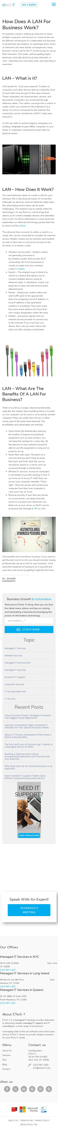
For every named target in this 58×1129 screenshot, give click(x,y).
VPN (35, 508)
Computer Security (14, 684)
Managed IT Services (15, 648)
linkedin (24, 1089)
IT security (10, 698)
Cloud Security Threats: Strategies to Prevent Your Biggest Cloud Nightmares (28, 716)
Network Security (13, 655)
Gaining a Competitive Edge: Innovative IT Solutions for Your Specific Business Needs (27, 726)
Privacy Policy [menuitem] (42, 1121)
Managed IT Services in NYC (19, 957)
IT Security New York (15, 691)
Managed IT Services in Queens (21, 990)
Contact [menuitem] (6, 1069)
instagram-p (40, 1089)
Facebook (7, 1089)
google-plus (32, 1089)
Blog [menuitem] (4, 1064)
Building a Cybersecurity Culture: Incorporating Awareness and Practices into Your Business (27, 756)
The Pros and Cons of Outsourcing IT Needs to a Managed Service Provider (28, 745)
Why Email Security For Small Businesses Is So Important (28, 767)
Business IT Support (15, 677)
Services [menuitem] (6, 1055)
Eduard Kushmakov (9, 579)
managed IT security (15, 669)
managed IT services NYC (18, 662)
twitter (15, 1089)
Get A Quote (29, 5)
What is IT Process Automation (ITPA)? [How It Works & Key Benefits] (28, 736)
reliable (21, 268)
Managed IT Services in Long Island (24, 973)
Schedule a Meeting (29, 910)
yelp (49, 1089)
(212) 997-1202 (7, 969)
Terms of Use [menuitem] (26, 1121)
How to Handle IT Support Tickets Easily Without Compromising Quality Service (25, 777)
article (22, 225)
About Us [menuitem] (7, 1050)
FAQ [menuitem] (4, 1059)
